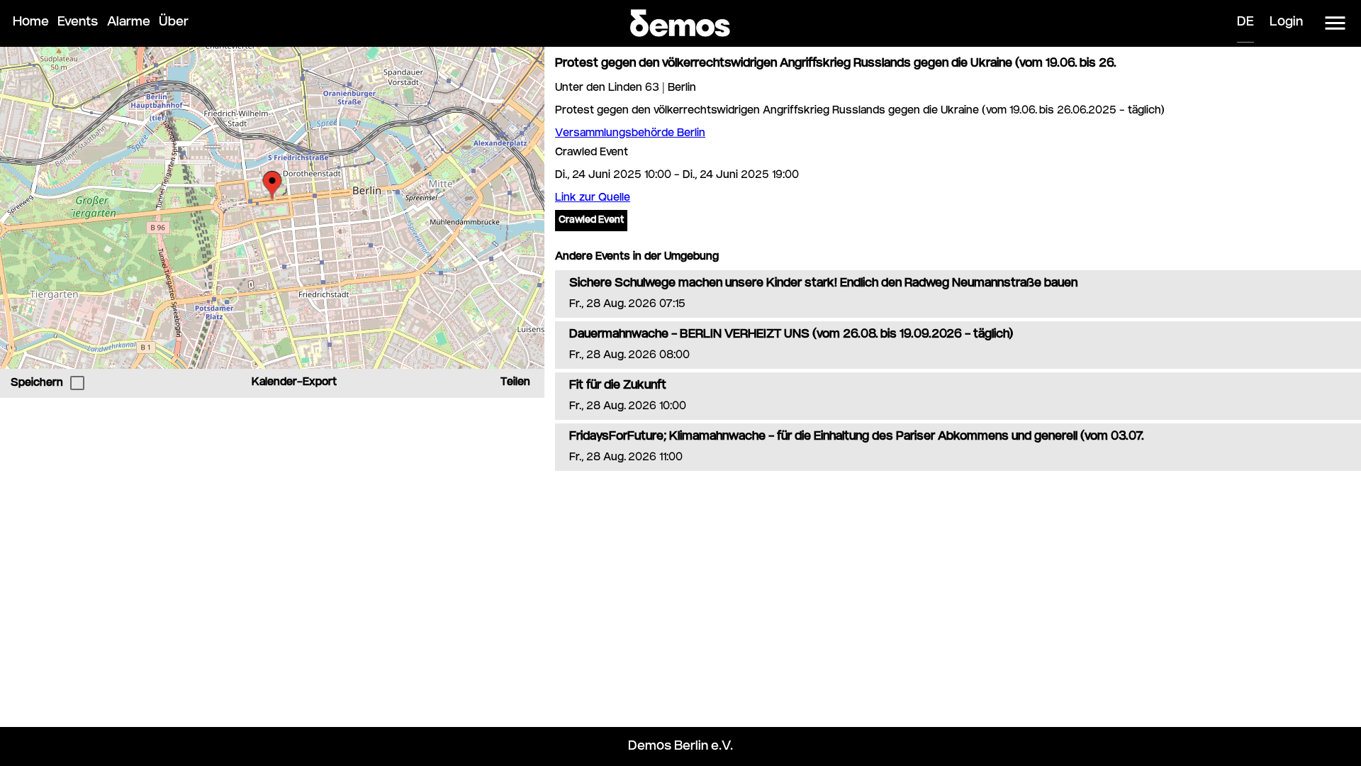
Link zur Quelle (592, 198)
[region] (272, 208)
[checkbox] (77, 383)
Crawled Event (591, 221)
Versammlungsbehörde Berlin (630, 133)
